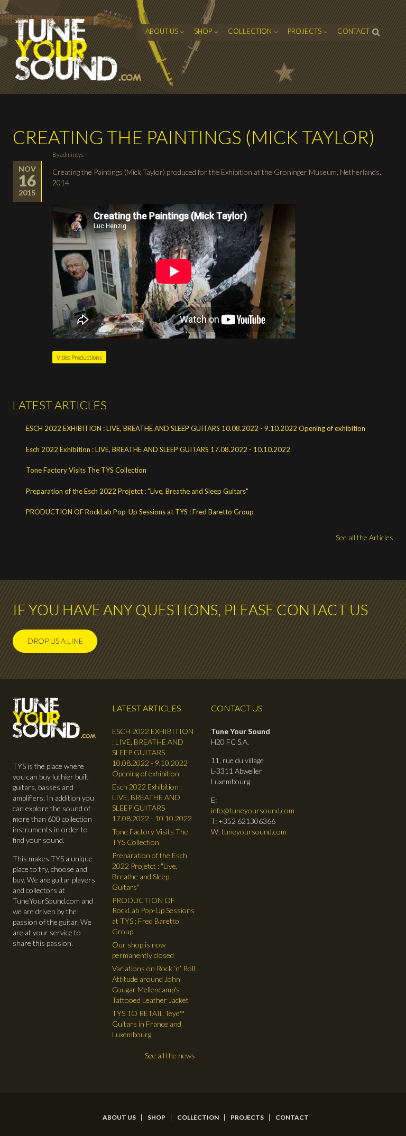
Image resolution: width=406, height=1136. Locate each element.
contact (353, 31)
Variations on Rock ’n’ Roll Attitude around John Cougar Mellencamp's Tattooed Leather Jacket (153, 984)
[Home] (78, 49)
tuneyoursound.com (254, 831)
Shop (203, 31)
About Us (161, 31)
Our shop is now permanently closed (143, 950)
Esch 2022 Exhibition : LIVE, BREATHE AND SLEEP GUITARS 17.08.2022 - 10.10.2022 (158, 449)
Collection (250, 31)
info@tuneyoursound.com (252, 810)
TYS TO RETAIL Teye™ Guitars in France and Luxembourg (148, 1024)
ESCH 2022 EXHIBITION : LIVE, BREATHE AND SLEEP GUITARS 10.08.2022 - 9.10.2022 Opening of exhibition (195, 428)
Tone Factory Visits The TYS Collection (86, 470)
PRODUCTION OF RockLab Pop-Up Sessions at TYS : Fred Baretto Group (140, 512)
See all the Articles (364, 537)
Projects (304, 31)
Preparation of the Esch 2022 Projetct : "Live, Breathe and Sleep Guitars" (137, 491)
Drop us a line (55, 640)
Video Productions (79, 357)
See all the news (170, 1055)
